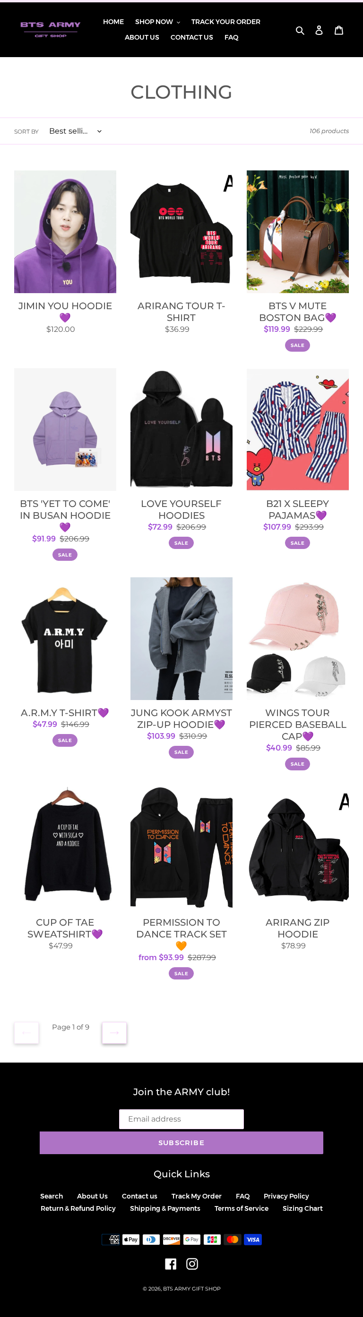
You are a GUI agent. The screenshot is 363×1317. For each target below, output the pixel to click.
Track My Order (197, 1196)
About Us (92, 1196)
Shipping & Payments (165, 1208)
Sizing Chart (303, 1208)
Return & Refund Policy (78, 1208)
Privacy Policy (286, 1196)
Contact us (139, 1196)
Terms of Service (241, 1208)
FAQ (243, 1196)
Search (51, 1196)
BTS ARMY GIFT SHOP (192, 1288)
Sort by (26, 131)
